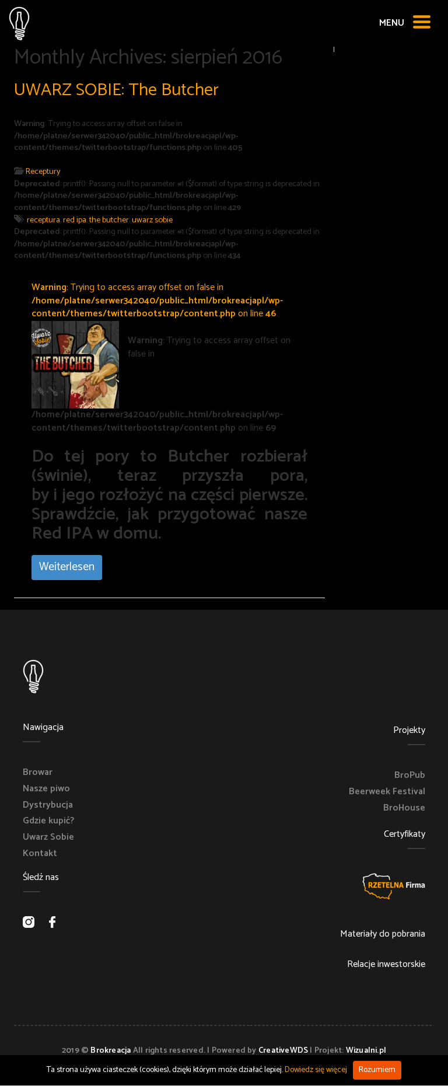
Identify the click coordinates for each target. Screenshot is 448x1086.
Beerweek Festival (387, 792)
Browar (37, 773)
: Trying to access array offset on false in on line (157, 301)
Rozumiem (377, 1070)
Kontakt (40, 854)
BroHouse (404, 808)
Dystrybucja (48, 805)
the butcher (109, 220)
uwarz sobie (152, 220)
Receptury (43, 172)
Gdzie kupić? (48, 821)
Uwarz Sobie (48, 837)
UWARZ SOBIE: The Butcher (116, 90)
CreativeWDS (283, 1050)
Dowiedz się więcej (316, 1070)
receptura (43, 220)
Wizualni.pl (366, 1050)
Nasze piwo (46, 789)
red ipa (74, 220)
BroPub (409, 776)
